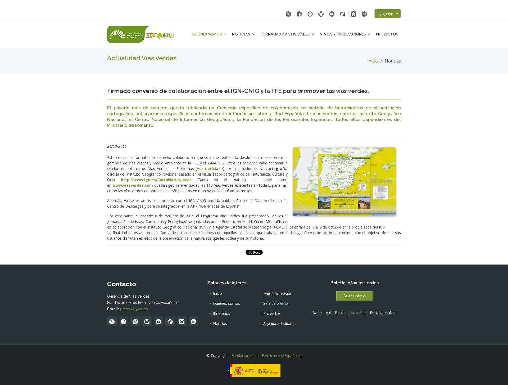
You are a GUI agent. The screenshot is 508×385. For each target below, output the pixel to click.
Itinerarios (221, 313)
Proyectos (387, 34)
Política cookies (383, 313)
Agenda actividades (279, 323)
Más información (277, 293)
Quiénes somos (207, 34)
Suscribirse (354, 296)
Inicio (372, 61)
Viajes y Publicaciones (343, 34)
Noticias (241, 34)
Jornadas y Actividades (285, 34)
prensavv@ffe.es (134, 309)
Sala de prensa (275, 303)
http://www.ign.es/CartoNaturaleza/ (156, 179)
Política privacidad (350, 313)
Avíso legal (321, 313)
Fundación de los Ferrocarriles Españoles (267, 355)
